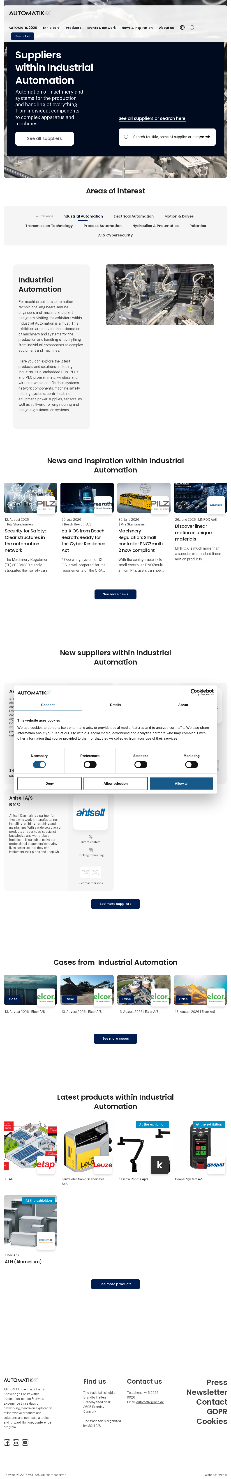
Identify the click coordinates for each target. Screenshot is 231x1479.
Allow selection (116, 783)
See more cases (115, 1038)
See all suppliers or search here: (152, 118)
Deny (50, 783)
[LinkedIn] (16, 1445)
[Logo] (30, 13)
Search (203, 137)
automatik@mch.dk (150, 1402)
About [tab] (183, 704)
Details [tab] (115, 704)
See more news (115, 594)
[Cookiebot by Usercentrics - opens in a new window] (194, 692)
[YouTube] (25, 1445)
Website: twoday (216, 1475)
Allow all (181, 783)
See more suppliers (115, 903)
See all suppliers (44, 138)
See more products (116, 1284)
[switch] (90, 764)
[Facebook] (7, 1445)
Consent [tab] (48, 704)
